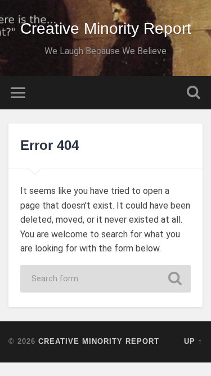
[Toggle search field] (193, 92)
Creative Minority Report (105, 28)
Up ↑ (193, 341)
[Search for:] (105, 279)
